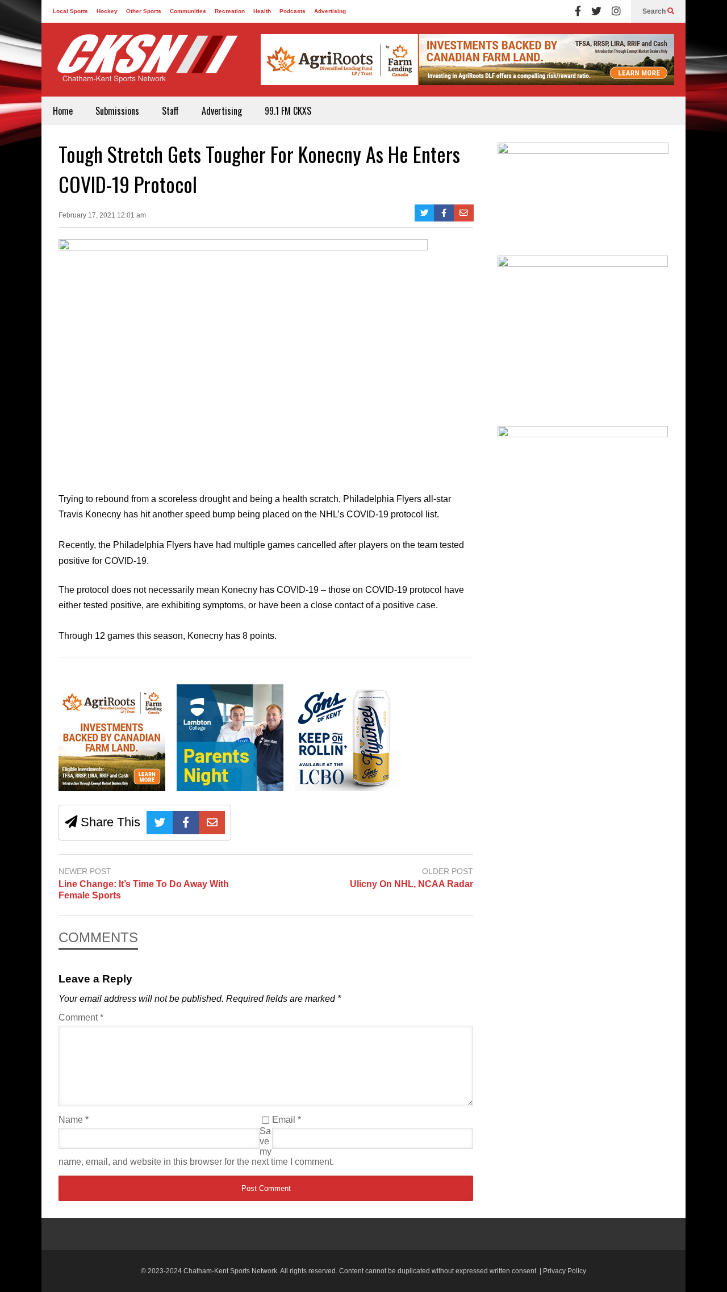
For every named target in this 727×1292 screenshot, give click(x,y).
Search (654, 11)
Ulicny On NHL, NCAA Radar (411, 884)
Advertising (330, 11)
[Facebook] (578, 11)
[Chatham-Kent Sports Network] (145, 64)
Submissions (117, 111)
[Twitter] (596, 11)
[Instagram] (616, 11)
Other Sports (143, 11)
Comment (81, 1017)
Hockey (107, 11)
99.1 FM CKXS (288, 111)
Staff (170, 111)
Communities (188, 11)
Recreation (230, 11)
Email (286, 1119)
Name (74, 1119)
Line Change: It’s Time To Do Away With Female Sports (144, 890)
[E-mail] (464, 212)
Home (63, 111)
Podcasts (292, 11)
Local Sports (70, 11)
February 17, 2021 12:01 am (102, 215)
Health (262, 11)
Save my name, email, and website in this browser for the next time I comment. (196, 1146)
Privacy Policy (564, 1271)
